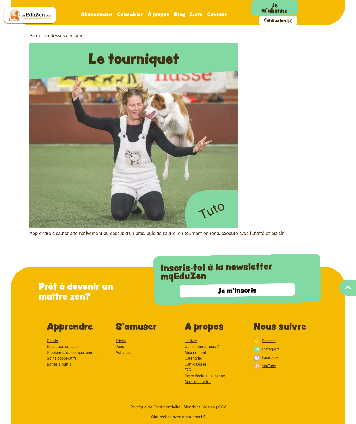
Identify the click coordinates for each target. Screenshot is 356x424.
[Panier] (327, 6)
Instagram (271, 349)
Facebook (270, 357)
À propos (158, 14)
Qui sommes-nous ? (202, 346)
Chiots (52, 340)
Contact (217, 14)
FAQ (188, 370)
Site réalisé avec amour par (176, 417)
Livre (196, 14)
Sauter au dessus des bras (56, 35)
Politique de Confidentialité (155, 407)
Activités (123, 352)
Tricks (121, 340)
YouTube (269, 365)
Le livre (191, 340)
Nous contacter (198, 381)
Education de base (62, 346)
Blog (179, 14)
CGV (222, 407)
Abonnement (96, 14)
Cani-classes (196, 364)
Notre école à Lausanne (205, 376)
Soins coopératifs (62, 358)
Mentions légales (199, 407)
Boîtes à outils (59, 364)
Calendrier (130, 14)
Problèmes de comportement (72, 352)
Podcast (269, 340)
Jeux (120, 346)
